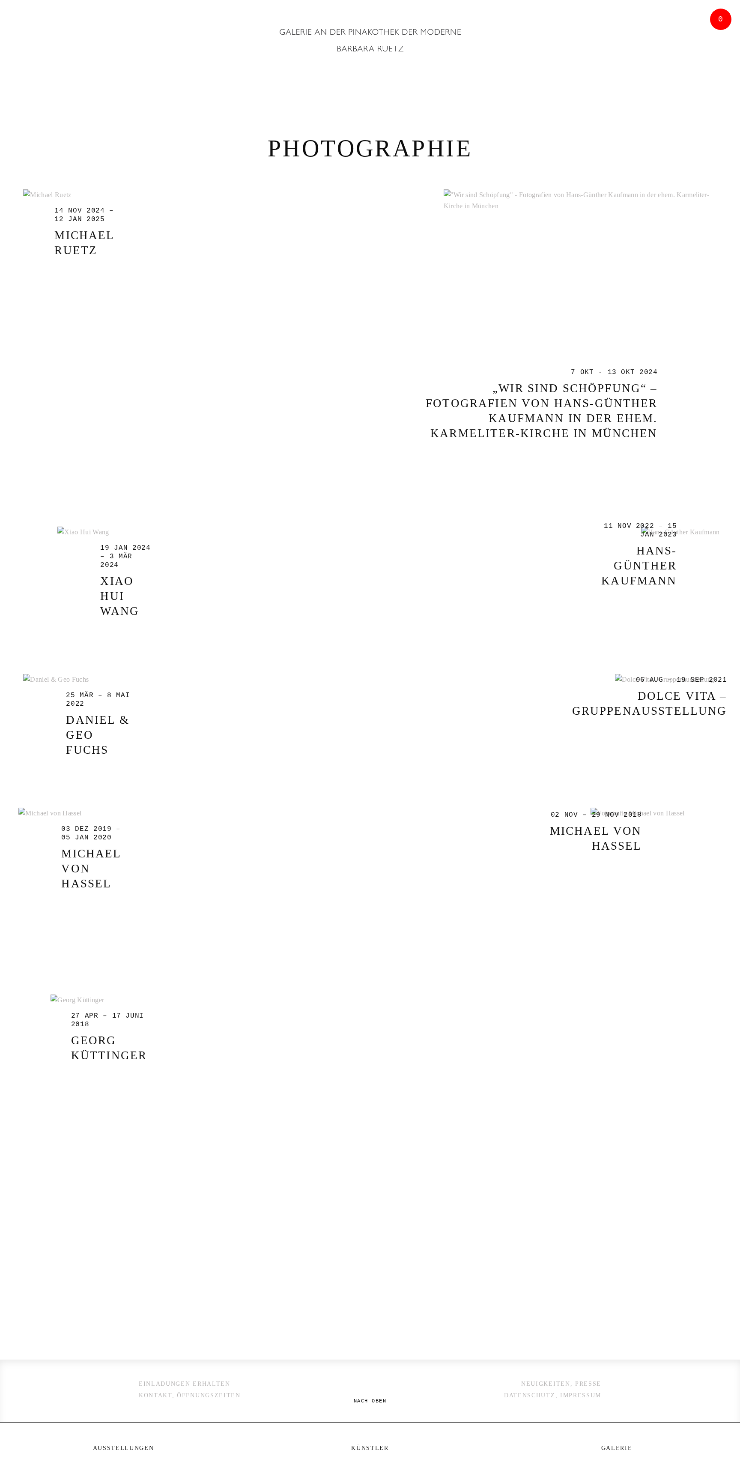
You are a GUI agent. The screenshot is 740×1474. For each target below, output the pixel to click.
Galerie (617, 1448)
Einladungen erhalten (184, 1384)
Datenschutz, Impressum (552, 1395)
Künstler (369, 1448)
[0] (718, 74)
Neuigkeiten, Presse (561, 1384)
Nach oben (370, 1401)
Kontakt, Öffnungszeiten (190, 1395)
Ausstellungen (123, 1448)
